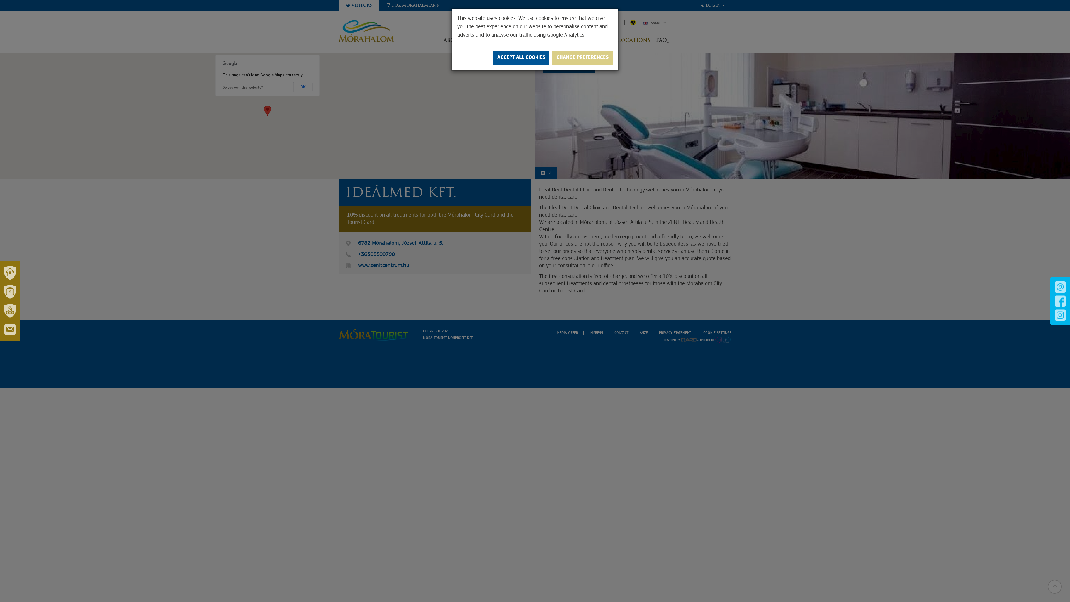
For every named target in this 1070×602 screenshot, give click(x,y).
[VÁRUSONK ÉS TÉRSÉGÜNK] (10, 272)
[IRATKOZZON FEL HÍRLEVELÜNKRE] (10, 329)
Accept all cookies (521, 57)
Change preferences (582, 57)
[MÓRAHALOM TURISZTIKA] (10, 291)
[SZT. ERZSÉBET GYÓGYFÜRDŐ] (10, 310)
